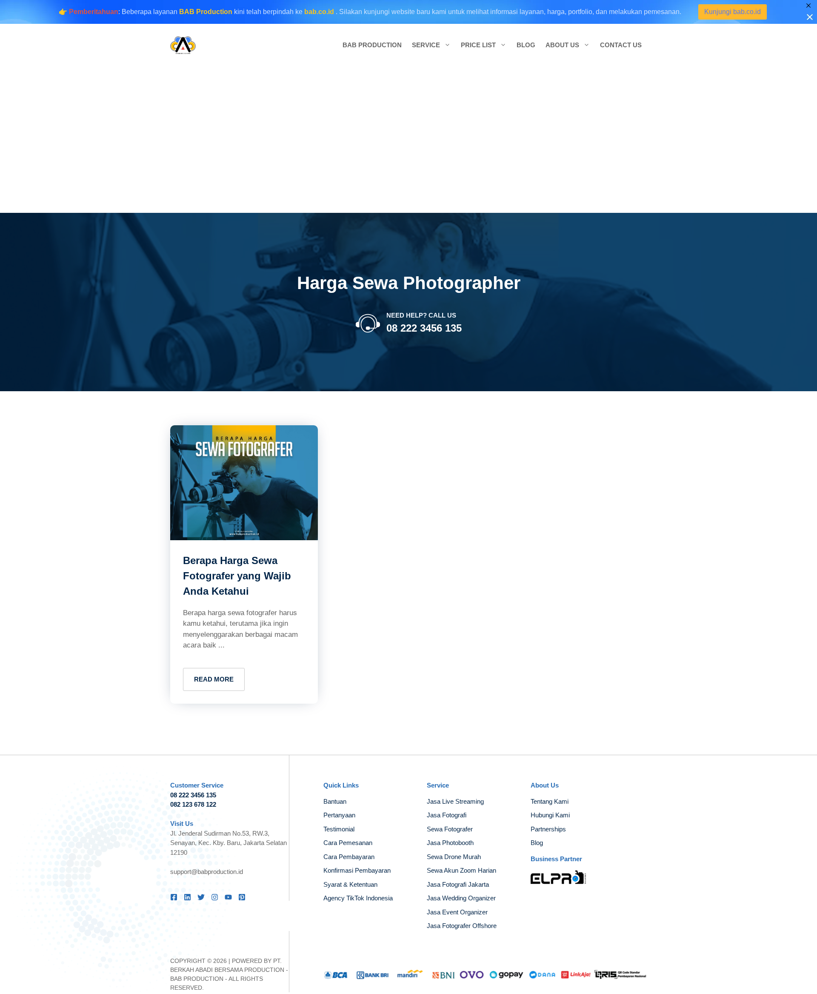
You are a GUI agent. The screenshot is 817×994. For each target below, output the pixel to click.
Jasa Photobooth (450, 842)
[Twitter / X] (201, 897)
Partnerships (548, 829)
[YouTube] (228, 897)
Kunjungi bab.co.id (751, 12)
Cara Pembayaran (348, 856)
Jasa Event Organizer (457, 912)
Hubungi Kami (550, 815)
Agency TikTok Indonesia (358, 898)
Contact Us (621, 45)
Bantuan (334, 801)
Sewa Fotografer (450, 829)
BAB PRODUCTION (196, 978)
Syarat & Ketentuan (350, 884)
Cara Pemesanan (347, 842)
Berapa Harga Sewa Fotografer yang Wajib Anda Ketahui (237, 576)
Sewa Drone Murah (454, 856)
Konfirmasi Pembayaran (357, 870)
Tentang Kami (549, 801)
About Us (562, 45)
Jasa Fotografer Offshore (462, 925)
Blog (526, 45)
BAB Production (372, 45)
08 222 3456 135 (424, 328)
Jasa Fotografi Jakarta (458, 884)
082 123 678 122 (193, 804)
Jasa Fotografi (446, 815)
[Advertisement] (408, 139)
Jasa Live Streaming (455, 801)
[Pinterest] (242, 897)
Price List (478, 45)
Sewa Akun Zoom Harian (461, 870)
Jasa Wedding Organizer (461, 898)
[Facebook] (173, 897)
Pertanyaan (339, 815)
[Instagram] (214, 897)
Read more (214, 679)
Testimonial (338, 829)
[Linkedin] (187, 897)
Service (426, 45)
